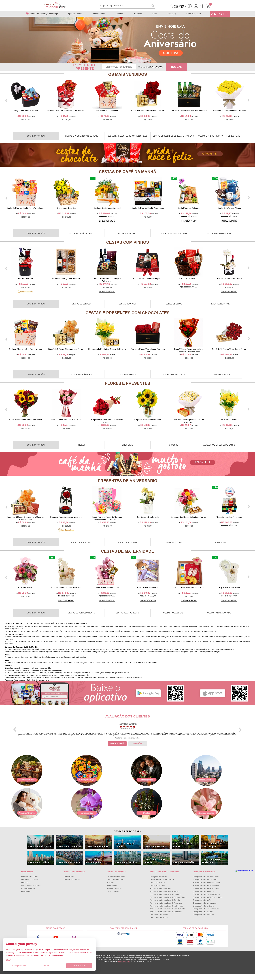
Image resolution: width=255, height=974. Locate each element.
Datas (154, 13)
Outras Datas (69, 877)
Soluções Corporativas (29, 880)
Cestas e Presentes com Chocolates (127, 313)
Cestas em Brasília (183, 862)
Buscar (176, 66)
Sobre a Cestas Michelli (29, 877)
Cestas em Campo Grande (154, 861)
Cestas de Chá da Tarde (81, 233)
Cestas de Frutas (127, 233)
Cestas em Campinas (69, 846)
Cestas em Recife (154, 846)
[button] (126, 61)
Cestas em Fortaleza (68, 862)
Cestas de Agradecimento (173, 233)
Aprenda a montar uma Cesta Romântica (165, 891)
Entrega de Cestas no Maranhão (204, 903)
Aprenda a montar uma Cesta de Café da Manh (167, 909)
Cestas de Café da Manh (127, 172)
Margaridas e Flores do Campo (219, 445)
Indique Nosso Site (28, 888)
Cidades (119, 13)
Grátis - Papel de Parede (159, 918)
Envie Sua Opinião (117, 743)
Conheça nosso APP (157, 885)
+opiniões (137, 743)
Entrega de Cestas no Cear (203, 906)
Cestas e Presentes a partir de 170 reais (219, 136)
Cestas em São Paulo (40, 846)
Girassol (173, 445)
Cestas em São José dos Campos (213, 845)
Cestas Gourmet (127, 304)
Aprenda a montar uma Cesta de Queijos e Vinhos (168, 897)
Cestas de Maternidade (127, 551)
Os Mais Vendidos (127, 74)
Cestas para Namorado (219, 613)
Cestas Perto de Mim (127, 831)
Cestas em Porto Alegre (182, 845)
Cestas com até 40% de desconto (162, 880)
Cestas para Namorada (219, 233)
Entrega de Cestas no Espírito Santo (206, 888)
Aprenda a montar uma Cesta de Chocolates (166, 912)
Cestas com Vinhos (127, 242)
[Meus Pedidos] (202, 6)
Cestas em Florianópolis (93, 861)
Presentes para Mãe (219, 304)
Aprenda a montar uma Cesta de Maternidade (166, 906)
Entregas (110, 883)
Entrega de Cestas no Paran (203, 891)
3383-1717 (180, 6)
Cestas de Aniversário (127, 613)
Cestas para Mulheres (173, 374)
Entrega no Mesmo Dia (158, 877)
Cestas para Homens (219, 374)
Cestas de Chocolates (173, 542)
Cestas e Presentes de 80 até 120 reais (127, 136)
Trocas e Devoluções (114, 888)
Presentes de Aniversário (127, 480)
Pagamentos (25, 891)
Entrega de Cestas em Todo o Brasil (206, 877)
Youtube (56, 937)
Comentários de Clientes (159, 915)
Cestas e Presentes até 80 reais (81, 136)
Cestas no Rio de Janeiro (124, 845)
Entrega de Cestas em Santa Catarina (206, 894)
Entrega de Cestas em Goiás (203, 915)
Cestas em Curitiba (126, 862)
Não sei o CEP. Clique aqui (150, 67)
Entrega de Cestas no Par (202, 900)
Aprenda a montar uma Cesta (160, 888)
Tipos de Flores (98, 13)
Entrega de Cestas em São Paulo (205, 880)
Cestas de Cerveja (81, 304)
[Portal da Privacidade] (123, 935)
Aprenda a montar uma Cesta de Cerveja (165, 900)
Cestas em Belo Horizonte (211, 861)
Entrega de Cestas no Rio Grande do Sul (207, 897)
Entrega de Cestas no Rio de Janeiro (206, 883)
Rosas (81, 445)
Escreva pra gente (124, 961)
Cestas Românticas (81, 374)
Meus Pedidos (112, 885)
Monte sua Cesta (193, 13)
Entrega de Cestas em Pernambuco (206, 909)
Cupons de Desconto (157, 883)
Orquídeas (127, 445)
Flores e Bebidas (173, 304)
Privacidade (25, 883)
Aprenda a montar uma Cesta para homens (165, 894)
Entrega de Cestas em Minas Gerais (206, 885)
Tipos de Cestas (75, 13)
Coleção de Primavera (72, 880)
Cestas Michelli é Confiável (31, 885)
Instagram (74, 937)
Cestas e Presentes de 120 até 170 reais (173, 136)
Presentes (137, 13)
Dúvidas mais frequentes (116, 877)
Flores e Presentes (127, 383)
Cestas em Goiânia (38, 862)
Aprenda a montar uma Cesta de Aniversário (166, 903)
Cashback (190, 6)
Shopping (171, 13)
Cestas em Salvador (97, 846)
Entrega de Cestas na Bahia (203, 912)
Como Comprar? (113, 891)
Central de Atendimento (115, 880)
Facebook (37, 937)
